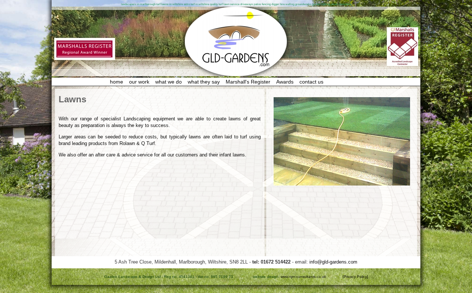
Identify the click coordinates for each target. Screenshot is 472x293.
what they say (204, 82)
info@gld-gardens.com (333, 262)
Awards (285, 82)
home (116, 82)
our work (139, 82)
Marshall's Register (248, 82)
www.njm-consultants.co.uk (303, 277)
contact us (311, 82)
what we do (168, 82)
